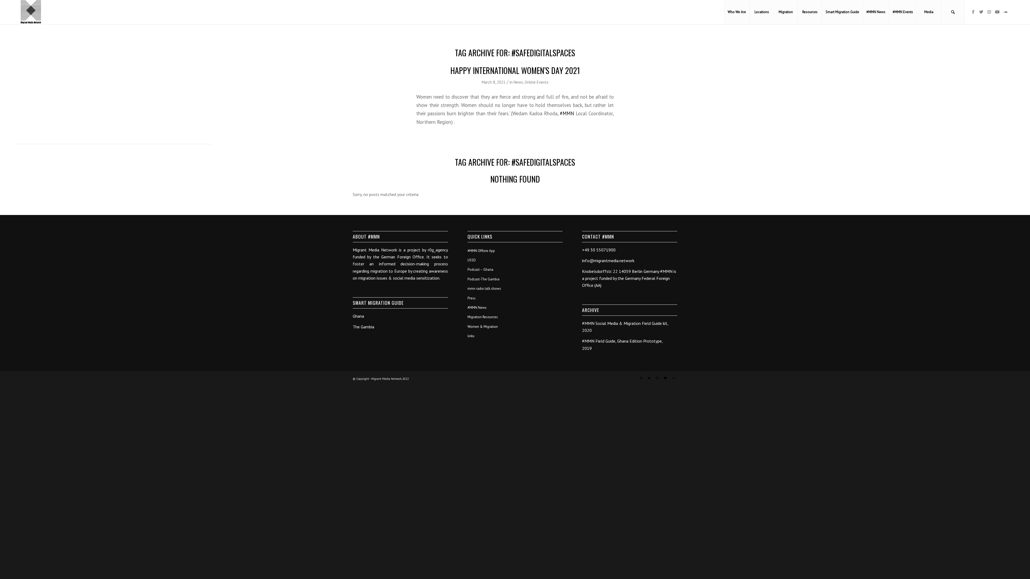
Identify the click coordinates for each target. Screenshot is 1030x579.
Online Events (537, 82)
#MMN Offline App (481, 250)
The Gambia (363, 326)
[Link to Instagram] (989, 12)
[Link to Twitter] (981, 12)
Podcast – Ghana (480, 269)
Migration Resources (483, 317)
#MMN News (477, 307)
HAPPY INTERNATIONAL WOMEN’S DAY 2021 (515, 70)
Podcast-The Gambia (483, 279)
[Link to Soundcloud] (1005, 12)
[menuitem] (736, 12)
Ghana (358, 316)
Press (472, 298)
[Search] (953, 12)
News (518, 82)
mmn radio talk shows (484, 288)
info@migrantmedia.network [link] (608, 260)
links (471, 336)
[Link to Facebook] (973, 12)
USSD (472, 260)
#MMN (567, 113)
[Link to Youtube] (997, 12)
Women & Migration (483, 326)
